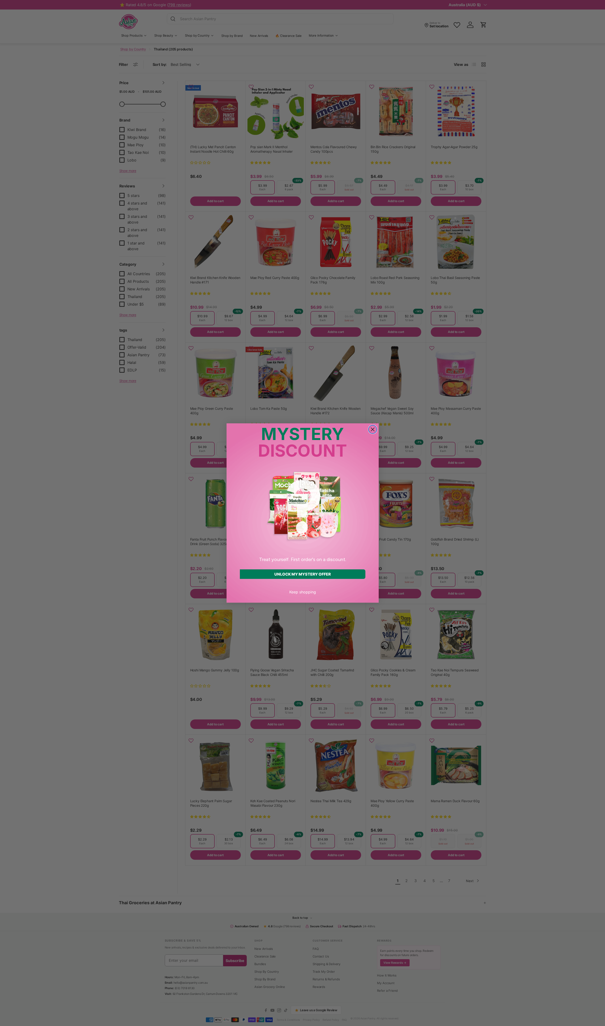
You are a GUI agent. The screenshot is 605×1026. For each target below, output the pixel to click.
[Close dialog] (372, 429)
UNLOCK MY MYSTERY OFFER (302, 574)
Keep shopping (302, 592)
